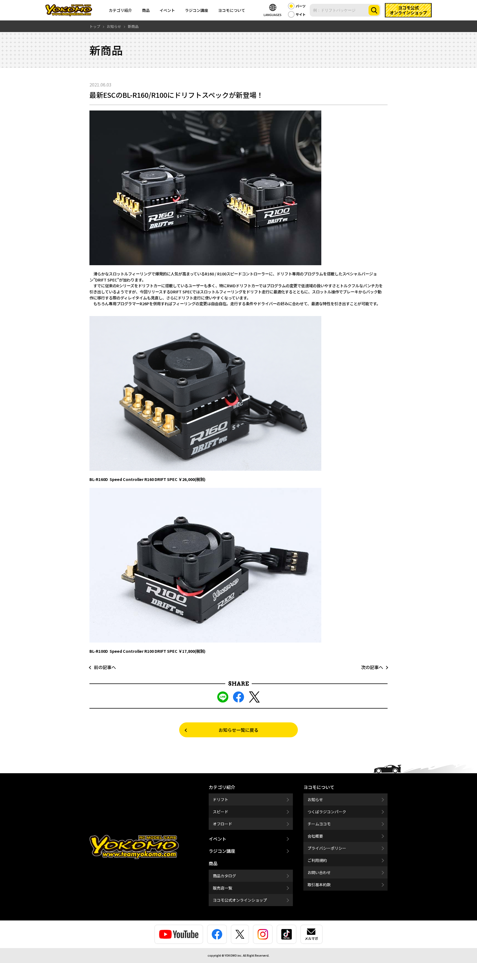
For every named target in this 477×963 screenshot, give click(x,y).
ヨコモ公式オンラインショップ (240, 900)
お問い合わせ (319, 872)
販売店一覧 (222, 888)
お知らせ (315, 799)
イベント (167, 10)
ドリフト (220, 799)
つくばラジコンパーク (327, 811)
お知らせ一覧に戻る (238, 730)
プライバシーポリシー (327, 848)
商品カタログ (224, 875)
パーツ (301, 6)
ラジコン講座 (196, 10)
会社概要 (315, 836)
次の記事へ (374, 667)
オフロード (222, 824)
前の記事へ (102, 667)
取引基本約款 (319, 884)
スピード (220, 811)
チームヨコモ (319, 824)
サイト (301, 14)
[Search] (374, 10)
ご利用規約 (317, 860)
